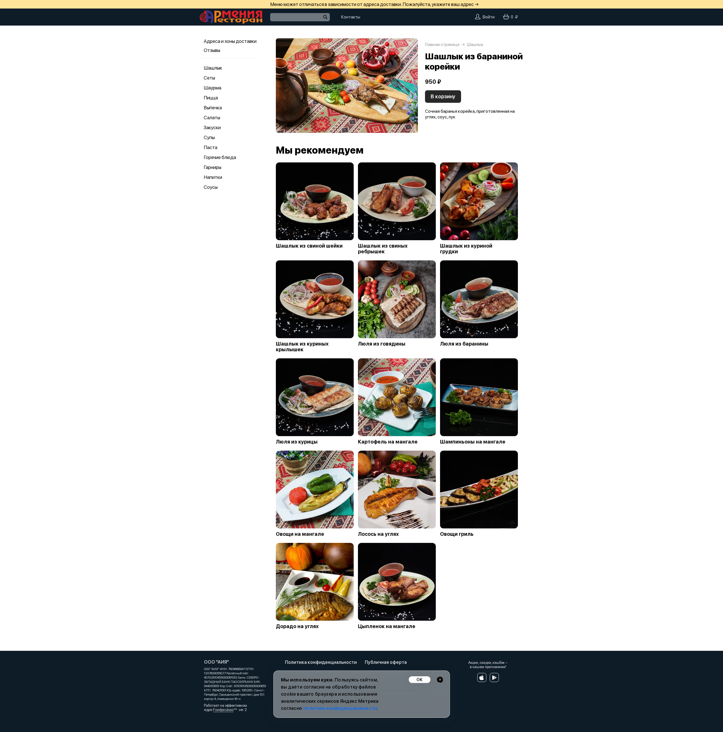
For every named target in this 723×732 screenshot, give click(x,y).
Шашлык (213, 68)
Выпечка (213, 107)
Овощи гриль (457, 534)
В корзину (443, 96)
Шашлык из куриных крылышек (302, 346)
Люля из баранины (464, 344)
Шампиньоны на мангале (472, 442)
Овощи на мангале (300, 534)
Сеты (209, 78)
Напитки (213, 177)
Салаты (212, 117)
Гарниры (212, 167)
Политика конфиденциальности (321, 662)
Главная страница (442, 44)
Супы (209, 137)
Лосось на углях (378, 534)
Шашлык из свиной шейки (309, 246)
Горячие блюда (220, 157)
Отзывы (212, 50)
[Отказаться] (440, 679)
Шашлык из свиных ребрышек (383, 248)
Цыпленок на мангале (386, 626)
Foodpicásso (223, 710)
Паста (210, 147)
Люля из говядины (381, 344)
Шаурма (212, 88)
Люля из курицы (297, 442)
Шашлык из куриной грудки (466, 248)
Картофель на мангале (388, 442)
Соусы (211, 187)
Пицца (211, 98)
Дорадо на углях (297, 626)
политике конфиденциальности (340, 708)
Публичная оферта (386, 662)
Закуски (212, 127)
